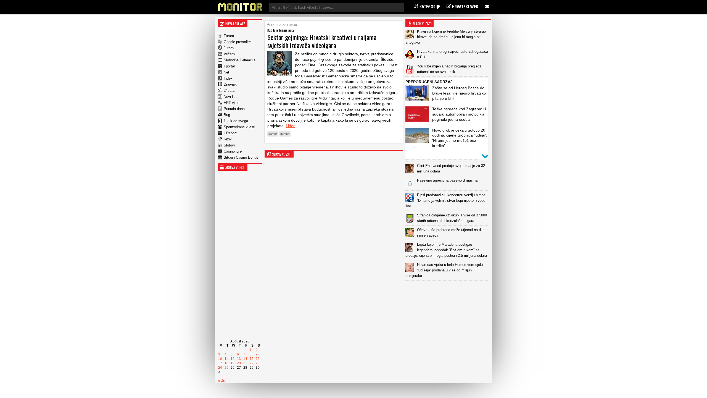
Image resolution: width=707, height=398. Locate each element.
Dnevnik (230, 84)
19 (232, 363)
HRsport (230, 133)
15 (252, 359)
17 (220, 363)
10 (220, 359)
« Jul (222, 380)
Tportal (229, 66)
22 (252, 363)
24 (220, 368)
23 (258, 363)
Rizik (228, 139)
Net (226, 72)
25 (226, 368)
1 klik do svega (236, 121)
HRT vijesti (232, 103)
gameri (284, 133)
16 (258, 359)
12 (232, 359)
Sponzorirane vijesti (239, 127)
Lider (290, 126)
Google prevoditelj (238, 42)
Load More (448, 289)
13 (239, 359)
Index (228, 78)
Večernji (230, 54)
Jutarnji (229, 48)
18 (226, 363)
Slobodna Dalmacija (239, 60)
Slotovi (229, 145)
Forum (229, 36)
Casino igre (233, 151)
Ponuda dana (234, 109)
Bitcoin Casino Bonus (241, 157)
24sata (229, 90)
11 (226, 359)
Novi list (230, 97)
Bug (227, 115)
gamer (272, 133)
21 (245, 363)
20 (239, 363)
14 (245, 359)
